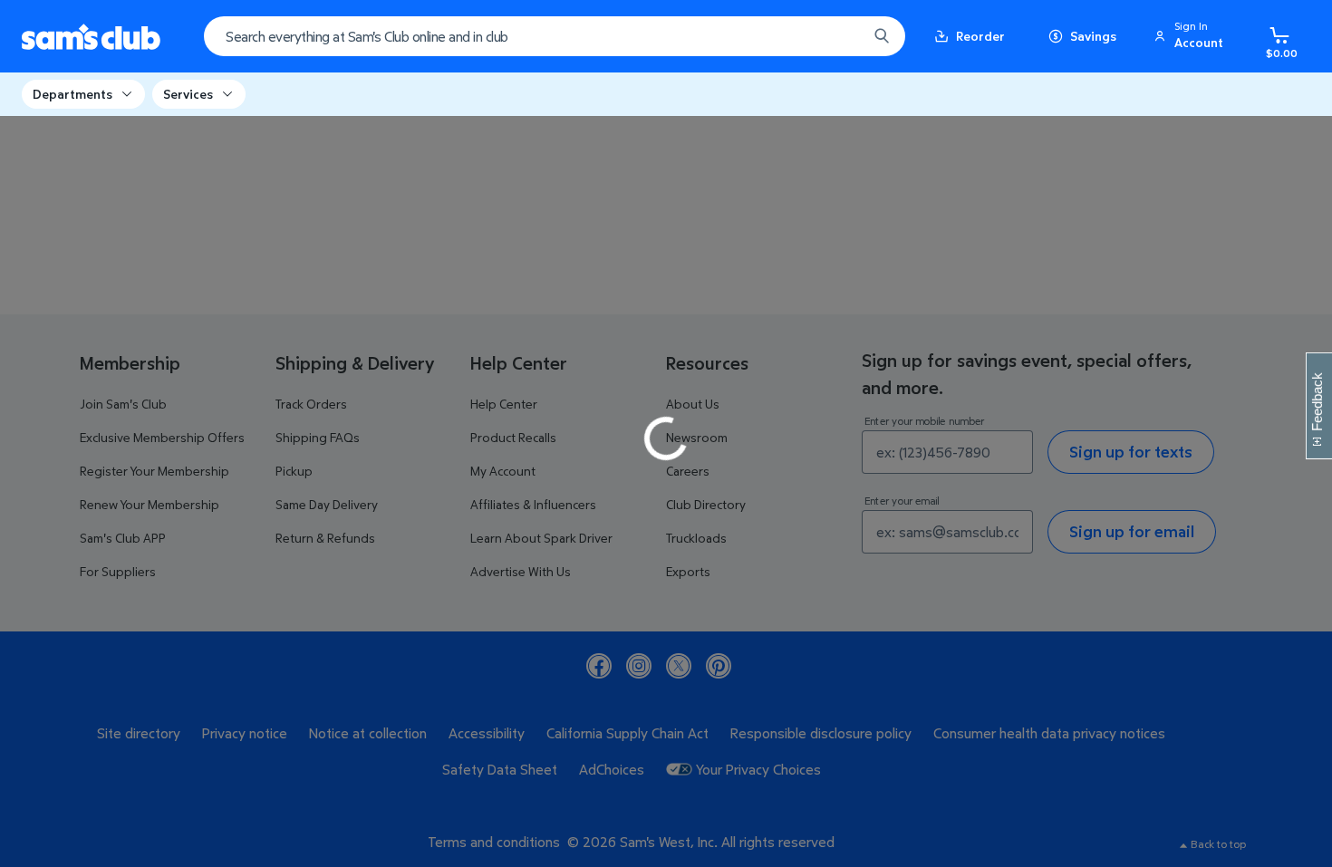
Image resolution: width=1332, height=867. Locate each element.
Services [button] (188, 93)
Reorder (980, 35)
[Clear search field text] (840, 36)
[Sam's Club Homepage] (91, 37)
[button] (1191, 36)
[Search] (881, 36)
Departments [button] (72, 93)
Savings (1093, 35)
